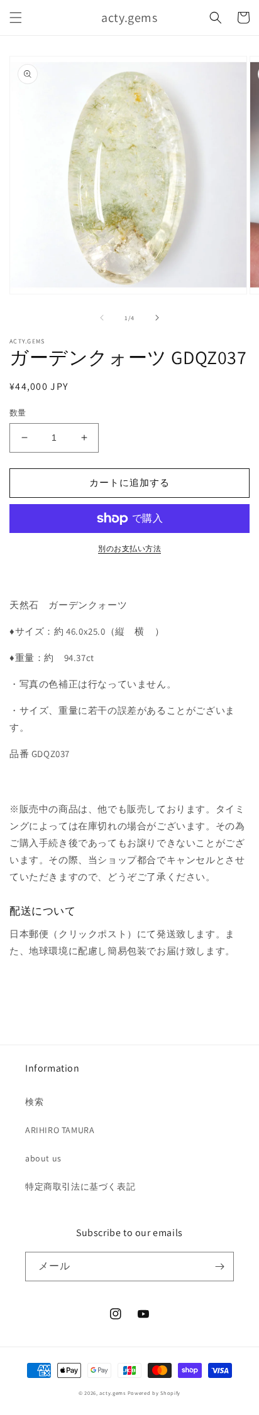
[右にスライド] (157, 317)
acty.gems (112, 1392)
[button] (16, 17)
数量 (17, 412)
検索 (34, 1101)
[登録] (219, 1266)
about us (43, 1158)
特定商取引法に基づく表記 (80, 1186)
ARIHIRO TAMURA (59, 1130)
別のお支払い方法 (129, 548)
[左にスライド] (102, 317)
